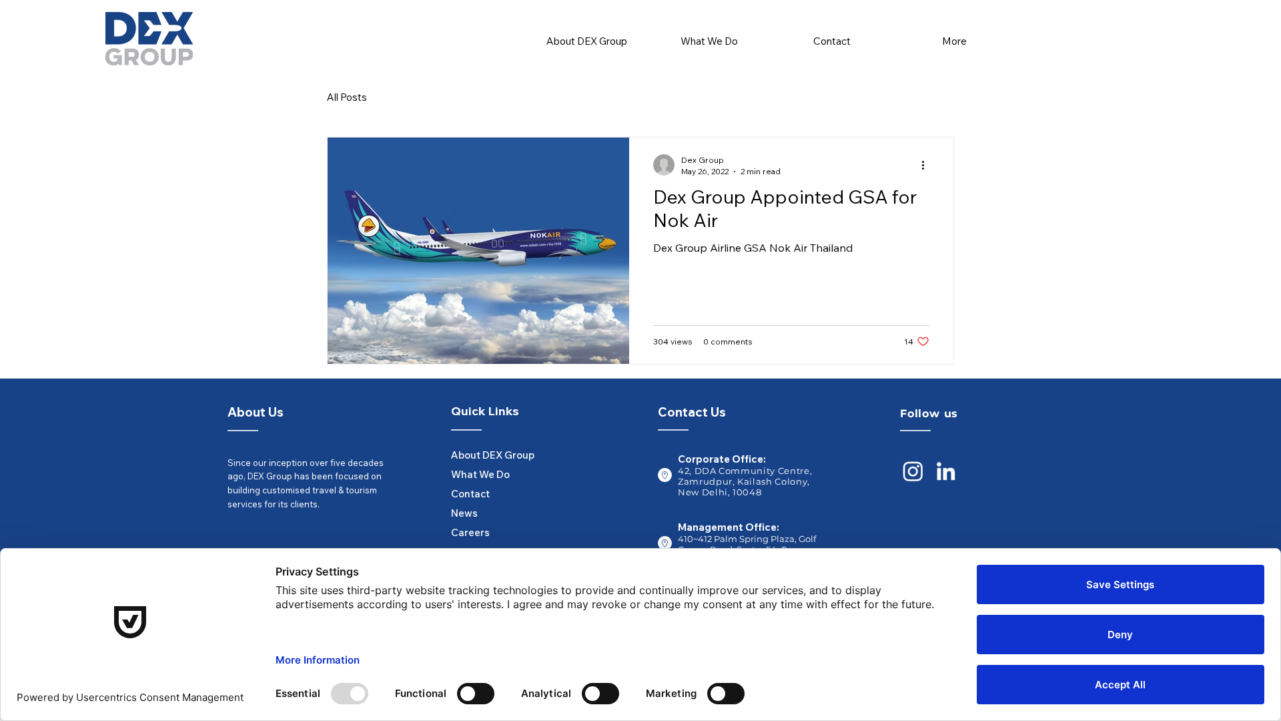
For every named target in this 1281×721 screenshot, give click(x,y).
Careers (470, 532)
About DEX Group (483, 455)
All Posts (347, 97)
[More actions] (927, 165)
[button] (709, 35)
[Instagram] (913, 471)
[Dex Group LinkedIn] (946, 471)
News (464, 513)
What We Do (480, 474)
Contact (470, 493)
